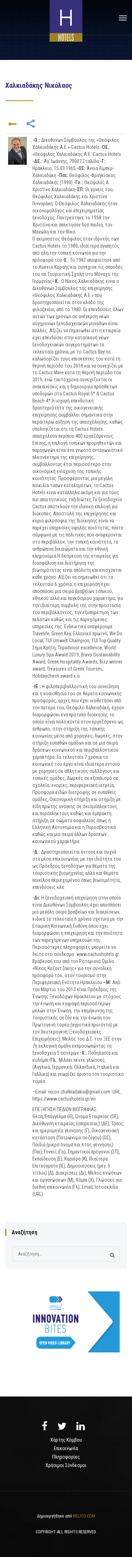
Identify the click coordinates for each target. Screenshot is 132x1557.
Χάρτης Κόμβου (66, 1440)
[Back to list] (13, 124)
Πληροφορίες (66, 1457)
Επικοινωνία (66, 1448)
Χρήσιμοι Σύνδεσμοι (66, 1465)
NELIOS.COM (84, 1516)
